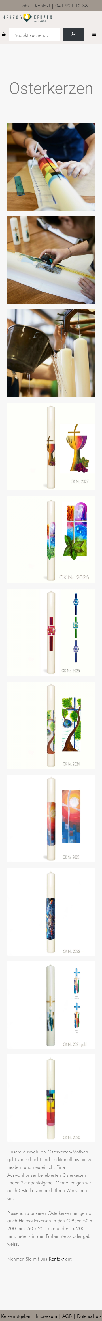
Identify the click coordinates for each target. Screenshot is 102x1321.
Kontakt (42, 5)
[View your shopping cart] (3, 35)
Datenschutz (89, 1315)
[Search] (73, 34)
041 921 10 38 (71, 5)
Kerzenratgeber (15, 1315)
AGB (67, 1315)
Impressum (46, 1315)
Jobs (25, 5)
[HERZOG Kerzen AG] (27, 18)
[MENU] (96, 34)
